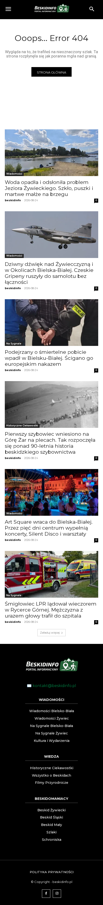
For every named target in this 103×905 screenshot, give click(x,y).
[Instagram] (57, 893)
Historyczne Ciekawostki (22, 425)
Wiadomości (14, 173)
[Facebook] (46, 893)
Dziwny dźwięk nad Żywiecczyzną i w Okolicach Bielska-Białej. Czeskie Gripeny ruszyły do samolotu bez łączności (49, 273)
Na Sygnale (13, 343)
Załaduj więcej (50, 632)
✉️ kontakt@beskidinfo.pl (51, 685)
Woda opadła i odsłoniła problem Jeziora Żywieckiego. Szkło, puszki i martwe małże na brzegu (49, 188)
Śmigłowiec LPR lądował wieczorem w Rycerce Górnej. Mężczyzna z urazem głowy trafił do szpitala (50, 610)
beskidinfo (13, 200)
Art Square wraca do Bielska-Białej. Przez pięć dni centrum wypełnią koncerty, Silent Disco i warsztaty (48, 528)
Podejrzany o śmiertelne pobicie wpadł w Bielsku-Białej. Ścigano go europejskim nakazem (49, 358)
